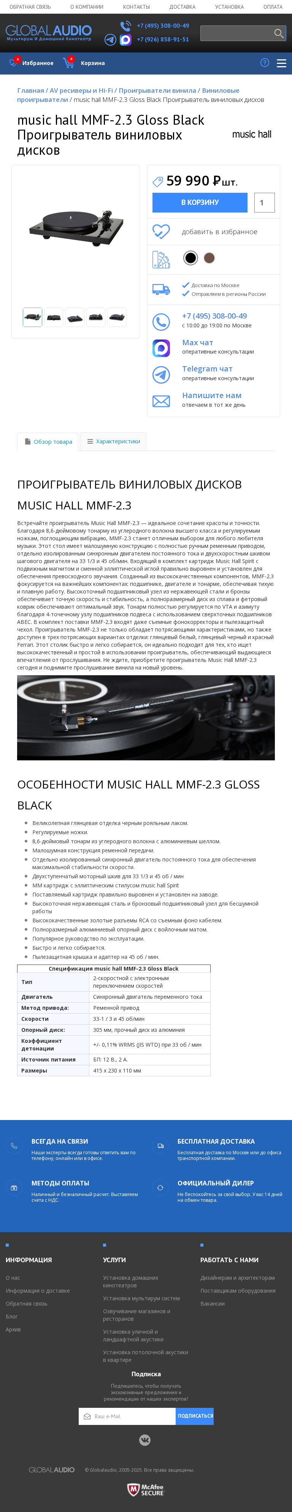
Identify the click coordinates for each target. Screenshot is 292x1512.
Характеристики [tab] (118, 441)
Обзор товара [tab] (53, 441)
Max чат (197, 342)
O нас (13, 1277)
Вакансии (212, 1303)
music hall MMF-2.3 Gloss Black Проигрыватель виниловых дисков (169, 99)
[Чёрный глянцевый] (191, 258)
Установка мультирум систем (141, 1298)
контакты (136, 6)
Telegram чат (207, 368)
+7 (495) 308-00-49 (162, 25)
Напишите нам (212, 395)
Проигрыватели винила (159, 90)
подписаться (195, 1416)
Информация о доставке (38, 1290)
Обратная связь (30, 6)
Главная (32, 90)
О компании (86, 6)
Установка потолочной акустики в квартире (145, 1356)
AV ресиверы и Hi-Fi (83, 90)
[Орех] (209, 258)
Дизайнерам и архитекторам (237, 1277)
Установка (229, 6)
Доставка (182, 6)
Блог (12, 1316)
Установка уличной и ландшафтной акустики (133, 1335)
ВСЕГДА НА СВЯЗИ (60, 1141)
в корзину (200, 202)
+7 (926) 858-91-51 (163, 39)
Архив (13, 1329)
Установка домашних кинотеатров (130, 1281)
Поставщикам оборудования (238, 1290)
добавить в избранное (219, 231)
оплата (272, 6)
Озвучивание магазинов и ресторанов (136, 1314)
